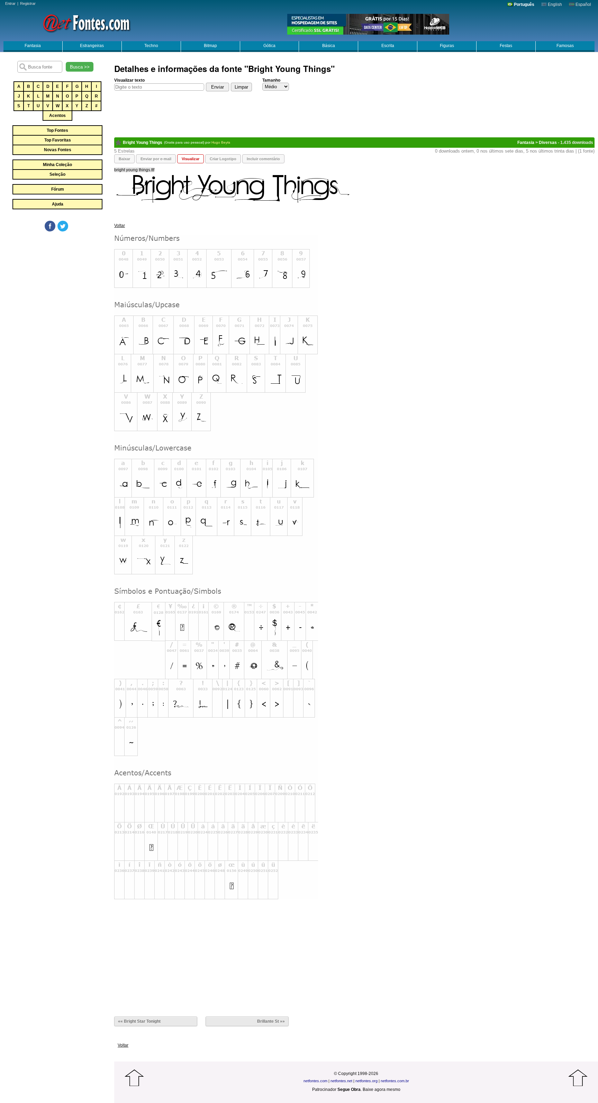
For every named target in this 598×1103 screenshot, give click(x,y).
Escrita (387, 45)
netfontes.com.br (395, 1081)
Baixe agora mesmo (381, 1089)
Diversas (548, 142)
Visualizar (190, 159)
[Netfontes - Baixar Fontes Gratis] (86, 22)
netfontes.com (315, 1081)
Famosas (565, 45)
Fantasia (33, 45)
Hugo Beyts (220, 142)
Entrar (10, 3)
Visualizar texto (129, 80)
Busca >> (80, 67)
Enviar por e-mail (156, 159)
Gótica (269, 45)
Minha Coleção (57, 164)
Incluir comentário (263, 159)
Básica (328, 45)
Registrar (28, 3)
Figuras (447, 45)
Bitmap (210, 45)
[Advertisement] (57, 284)
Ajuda (57, 204)
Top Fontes (57, 130)
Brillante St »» (271, 1021)
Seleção (57, 174)
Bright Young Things (142, 142)
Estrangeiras (92, 45)
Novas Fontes (57, 149)
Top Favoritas (57, 140)
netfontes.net (341, 1081)
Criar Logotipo (223, 159)
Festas (506, 45)
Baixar (124, 159)
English (554, 4)
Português (523, 4)
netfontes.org (366, 1081)
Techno (151, 45)
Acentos (57, 115)
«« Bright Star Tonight (139, 1021)
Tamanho (271, 80)
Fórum (57, 189)
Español (582, 4)
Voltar (119, 225)
